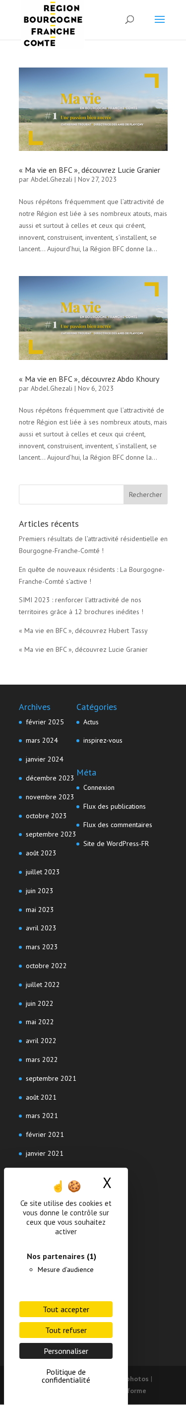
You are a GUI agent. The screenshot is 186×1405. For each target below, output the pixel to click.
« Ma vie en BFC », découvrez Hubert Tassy (83, 630)
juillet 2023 (43, 871)
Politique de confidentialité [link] (66, 1376)
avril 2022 (41, 1040)
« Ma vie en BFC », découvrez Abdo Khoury (89, 379)
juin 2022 (40, 1003)
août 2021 (41, 1097)
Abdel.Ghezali (51, 179)
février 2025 (45, 721)
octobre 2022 (46, 965)
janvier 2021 (44, 1153)
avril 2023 (41, 927)
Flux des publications (114, 806)
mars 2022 (42, 1059)
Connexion (99, 787)
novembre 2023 (50, 796)
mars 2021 (42, 1115)
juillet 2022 (43, 984)
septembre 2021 (51, 1078)
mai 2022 (40, 1021)
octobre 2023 (46, 815)
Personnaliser (66, 1351)
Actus (91, 721)
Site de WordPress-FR (116, 843)
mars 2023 (42, 946)
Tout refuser (66, 1330)
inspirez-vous (103, 740)
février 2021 (45, 1134)
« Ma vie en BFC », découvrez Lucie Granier (89, 170)
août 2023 (41, 852)
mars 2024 (42, 740)
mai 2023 (40, 909)
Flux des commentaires (117, 824)
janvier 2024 (44, 759)
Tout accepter (66, 1309)
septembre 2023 (51, 834)
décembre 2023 (50, 777)
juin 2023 (40, 890)
